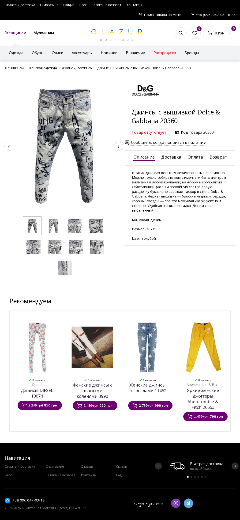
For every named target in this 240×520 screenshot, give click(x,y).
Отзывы (87, 466)
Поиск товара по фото (162, 14)
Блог (83, 5)
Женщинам (15, 32)
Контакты (134, 5)
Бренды (191, 52)
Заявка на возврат (106, 5)
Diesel (37, 384)
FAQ (119, 475)
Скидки (68, 5)
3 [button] (195, 477)
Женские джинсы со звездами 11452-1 (148, 390)
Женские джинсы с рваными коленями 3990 (92, 390)
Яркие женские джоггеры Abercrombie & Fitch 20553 (203, 398)
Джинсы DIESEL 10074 (37, 393)
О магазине (49, 5)
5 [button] (202, 477)
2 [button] (191, 477)
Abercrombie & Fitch (203, 384)
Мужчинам (44, 32)
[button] (32, 225)
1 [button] (188, 477)
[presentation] (8, 146)
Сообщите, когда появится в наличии (168, 142)
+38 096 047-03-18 (29, 500)
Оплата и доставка (20, 5)
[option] (196, 466)
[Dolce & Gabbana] (145, 105)
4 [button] (198, 477)
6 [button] (205, 477)
